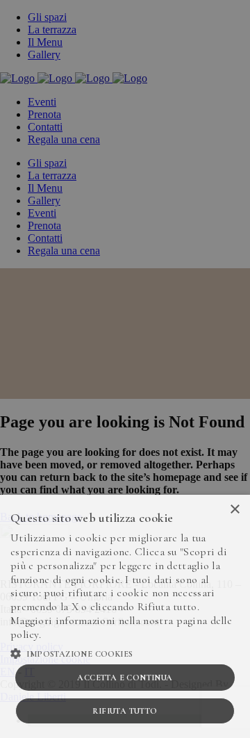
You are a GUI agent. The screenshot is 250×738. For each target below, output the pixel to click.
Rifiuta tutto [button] (124, 711)
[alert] (125, 369)
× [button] (234, 510)
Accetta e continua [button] (124, 677)
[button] (125, 652)
